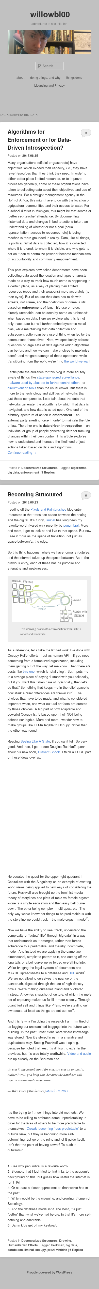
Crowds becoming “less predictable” (53, 1128)
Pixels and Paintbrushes (48, 509)
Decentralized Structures (39, 467)
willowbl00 (50, 14)
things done (74, 77)
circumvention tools (22, 387)
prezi (51, 1249)
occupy (40, 1249)
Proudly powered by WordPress (49, 1272)
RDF (72, 972)
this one (29, 671)
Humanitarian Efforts (23, 1245)
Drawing (65, 1240)
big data (13, 472)
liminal (50, 519)
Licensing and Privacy (49, 85)
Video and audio (79, 1053)
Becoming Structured (35, 494)
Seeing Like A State (35, 741)
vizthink (61, 1249)
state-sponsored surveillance (58, 377)
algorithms (79, 467)
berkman (57, 1245)
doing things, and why (45, 77)
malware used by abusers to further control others (44, 382)
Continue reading (22, 452)
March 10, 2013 (57, 1091)
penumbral (71, 525)
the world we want (77, 361)
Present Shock (49, 751)
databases (15, 1249)
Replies (48, 472)
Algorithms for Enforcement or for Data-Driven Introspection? (39, 139)
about (20, 77)
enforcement (30, 472)
